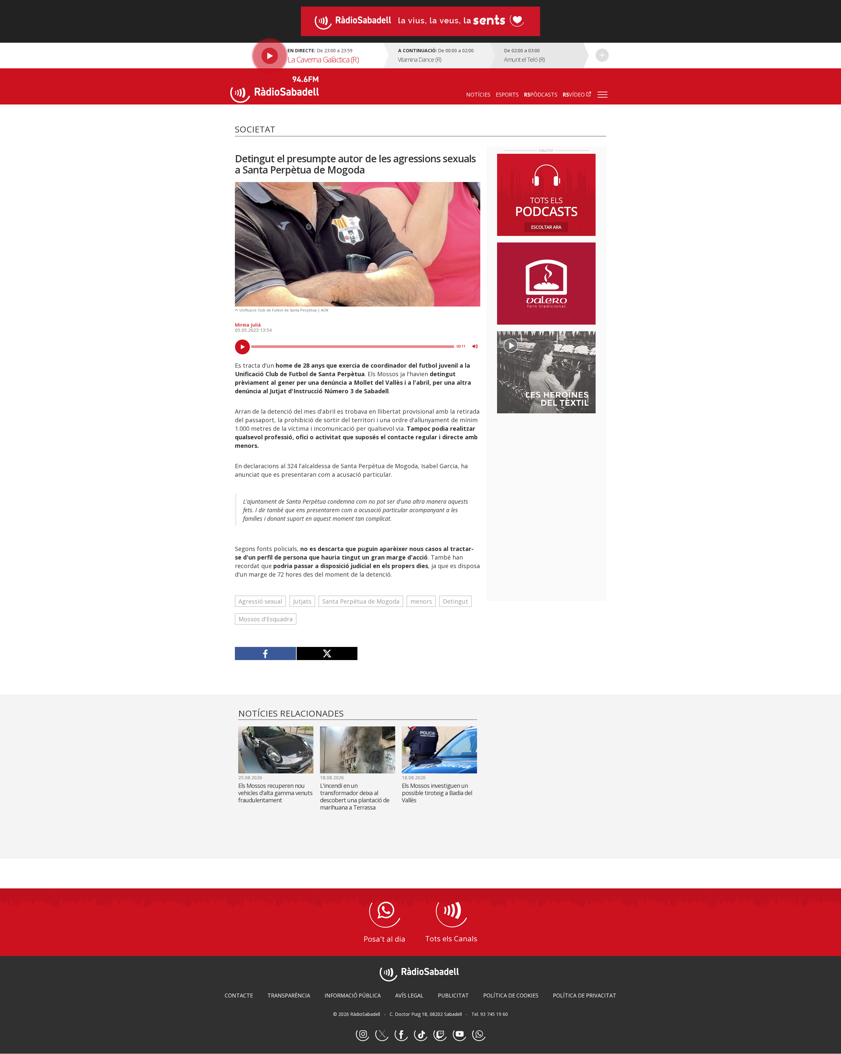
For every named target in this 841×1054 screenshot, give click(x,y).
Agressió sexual (260, 601)
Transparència (288, 995)
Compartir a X (327, 653)
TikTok (420, 1034)
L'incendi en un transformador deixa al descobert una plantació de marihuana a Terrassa (354, 796)
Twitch (439, 1034)
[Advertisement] (546, 461)
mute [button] (475, 346)
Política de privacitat (584, 995)
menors (421, 601)
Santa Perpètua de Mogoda (360, 601)
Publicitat (453, 995)
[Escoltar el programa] (306, 55)
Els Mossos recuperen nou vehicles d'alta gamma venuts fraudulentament (275, 793)
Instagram (362, 1034)
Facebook (401, 1034)
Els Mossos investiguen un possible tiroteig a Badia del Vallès (437, 793)
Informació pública (353, 995)
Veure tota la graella (602, 55)
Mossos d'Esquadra (266, 619)
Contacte (239, 995)
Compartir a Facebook (265, 653)
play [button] (242, 347)
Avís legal (409, 995)
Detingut (455, 601)
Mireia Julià (248, 325)
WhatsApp (478, 1034)
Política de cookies (510, 995)
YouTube (459, 1034)
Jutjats (302, 601)
